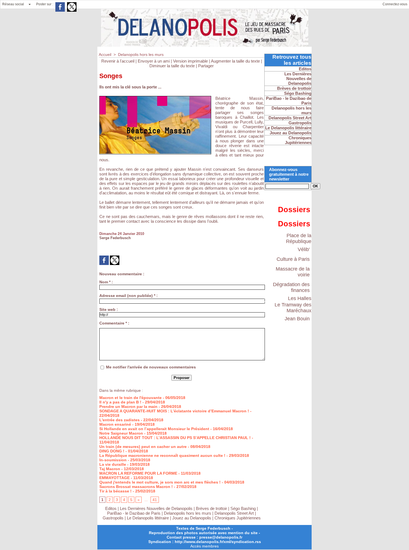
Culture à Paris (293, 259)
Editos (111, 508)
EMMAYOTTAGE (114, 477)
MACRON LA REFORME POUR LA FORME (138, 473)
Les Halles (299, 298)
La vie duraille (112, 464)
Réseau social (13, 4)
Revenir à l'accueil (117, 61)
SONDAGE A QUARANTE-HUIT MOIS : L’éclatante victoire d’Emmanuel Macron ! (174, 411)
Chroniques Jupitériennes (238, 518)
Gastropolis (113, 518)
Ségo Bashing (243, 508)
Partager (206, 65)
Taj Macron (109, 469)
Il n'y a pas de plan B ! (120, 402)
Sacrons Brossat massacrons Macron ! (136, 486)
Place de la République (298, 238)
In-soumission (113, 460)
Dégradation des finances (291, 287)
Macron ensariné (115, 424)
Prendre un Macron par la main (128, 406)
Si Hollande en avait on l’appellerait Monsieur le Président (154, 429)
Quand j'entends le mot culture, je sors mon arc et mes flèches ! (160, 482)
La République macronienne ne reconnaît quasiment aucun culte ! (162, 455)
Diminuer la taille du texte (172, 65)
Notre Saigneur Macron (121, 433)
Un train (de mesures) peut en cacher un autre (143, 446)
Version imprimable (190, 61)
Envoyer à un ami (154, 61)
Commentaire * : (114, 323)
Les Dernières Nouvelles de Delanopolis (157, 508)
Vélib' (304, 249)
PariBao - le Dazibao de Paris (134, 513)
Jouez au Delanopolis (191, 518)
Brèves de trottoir (212, 508)
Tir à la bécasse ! (115, 491)
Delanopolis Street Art (234, 513)
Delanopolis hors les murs (141, 54)
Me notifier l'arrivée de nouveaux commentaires (151, 367)
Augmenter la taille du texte (235, 61)
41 (154, 499)
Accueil (105, 54)
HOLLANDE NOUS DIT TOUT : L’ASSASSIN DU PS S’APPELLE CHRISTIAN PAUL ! (175, 437)
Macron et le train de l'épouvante (130, 397)
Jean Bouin (297, 318)
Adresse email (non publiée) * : (128, 295)
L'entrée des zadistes (119, 420)
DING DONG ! (111, 451)
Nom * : (106, 282)
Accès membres (204, 546)
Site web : (108, 309)
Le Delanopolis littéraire (148, 518)
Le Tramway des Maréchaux (293, 307)
